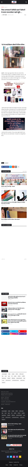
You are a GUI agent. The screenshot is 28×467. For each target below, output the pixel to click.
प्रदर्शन (15, 376)
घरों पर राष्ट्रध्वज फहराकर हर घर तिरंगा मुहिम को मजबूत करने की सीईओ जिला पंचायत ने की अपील (13, 203)
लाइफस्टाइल (4, 378)
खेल (2, 376)
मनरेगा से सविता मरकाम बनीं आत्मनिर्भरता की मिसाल (16, 429)
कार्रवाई (13, 374)
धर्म (11, 376)
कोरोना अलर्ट (21, 374)
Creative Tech (16, 462)
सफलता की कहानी (19, 378)
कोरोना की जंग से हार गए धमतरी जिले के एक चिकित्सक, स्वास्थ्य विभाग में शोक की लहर (17, 303)
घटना (6, 376)
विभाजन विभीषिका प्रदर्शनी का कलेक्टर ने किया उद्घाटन (10, 219)
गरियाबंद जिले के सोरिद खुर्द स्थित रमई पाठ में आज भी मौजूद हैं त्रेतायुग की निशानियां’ (16, 297)
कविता (9, 374)
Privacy (20, 464)
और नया (3, 259)
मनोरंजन (19, 376)
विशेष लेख (13, 378)
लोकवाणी (9, 378)
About (11, 464)
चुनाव (9, 376)
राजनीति (23, 376)
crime (3, 380)
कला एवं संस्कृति (4, 374)
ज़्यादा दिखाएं (25, 171)
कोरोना (17, 374)
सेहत (24, 378)
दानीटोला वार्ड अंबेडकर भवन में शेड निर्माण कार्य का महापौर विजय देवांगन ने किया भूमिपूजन (16, 309)
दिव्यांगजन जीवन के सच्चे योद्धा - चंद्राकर (8, 186)
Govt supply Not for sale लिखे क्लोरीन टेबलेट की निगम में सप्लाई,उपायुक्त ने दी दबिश (17, 314)
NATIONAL (22, 380)
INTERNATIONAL (15, 380)
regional (5, 7)
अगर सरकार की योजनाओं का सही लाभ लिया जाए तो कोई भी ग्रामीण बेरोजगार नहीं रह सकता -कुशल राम (17, 436)
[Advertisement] (14, 27)
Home (7, 464)
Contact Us (16, 464)
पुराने (25, 259)
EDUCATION (8, 380)
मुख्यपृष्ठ (2, 7)
